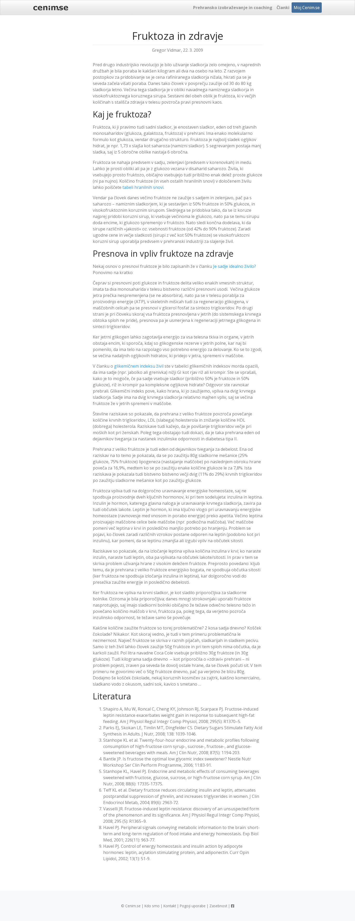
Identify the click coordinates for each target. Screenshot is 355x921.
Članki (283, 7)
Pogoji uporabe (193, 905)
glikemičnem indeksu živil (138, 366)
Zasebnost (218, 905)
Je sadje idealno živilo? (234, 266)
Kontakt (169, 905)
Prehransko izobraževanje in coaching (232, 7)
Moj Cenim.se (307, 7)
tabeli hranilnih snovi (142, 187)
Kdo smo (152, 905)
